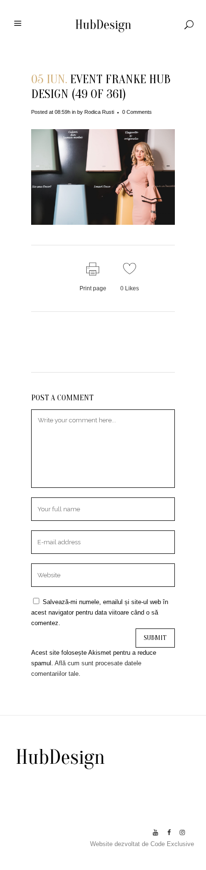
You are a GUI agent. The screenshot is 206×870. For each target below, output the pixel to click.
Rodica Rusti (99, 112)
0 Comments (137, 112)
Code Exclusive (172, 844)
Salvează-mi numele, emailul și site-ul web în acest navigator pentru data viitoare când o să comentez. (99, 612)
